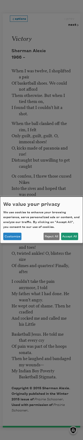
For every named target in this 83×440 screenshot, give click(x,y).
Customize (12, 236)
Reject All (51, 236)
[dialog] (41, 220)
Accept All (69, 236)
